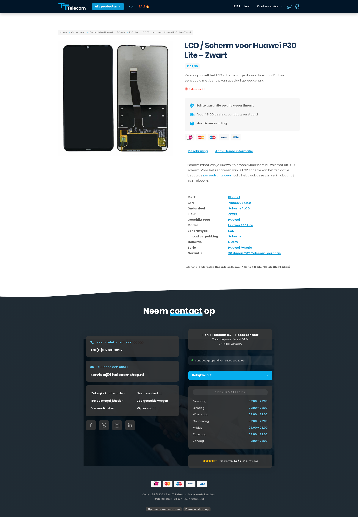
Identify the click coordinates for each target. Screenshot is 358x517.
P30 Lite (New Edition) (276, 267)
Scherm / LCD (239, 208)
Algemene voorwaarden (163, 509)
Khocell (234, 197)
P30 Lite (133, 32)
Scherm (234, 236)
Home (63, 32)
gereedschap (252, 80)
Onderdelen (78, 32)
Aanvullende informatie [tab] (234, 151)
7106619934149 (239, 203)
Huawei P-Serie (240, 247)
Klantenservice (268, 6)
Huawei (234, 219)
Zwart (233, 214)
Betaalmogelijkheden (107, 401)
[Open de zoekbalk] (131, 6)
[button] (230, 375)
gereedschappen (217, 175)
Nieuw (233, 242)
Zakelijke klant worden (108, 393)
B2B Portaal (241, 6)
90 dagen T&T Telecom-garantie (254, 253)
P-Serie (121, 32)
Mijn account (146, 408)
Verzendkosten (102, 408)
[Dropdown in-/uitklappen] (281, 6)
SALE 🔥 (144, 6)
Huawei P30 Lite (240, 225)
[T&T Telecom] (72, 6)
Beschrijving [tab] (198, 151)
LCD (231, 231)
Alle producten (106, 6)
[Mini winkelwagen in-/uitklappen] (289, 6)
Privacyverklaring (197, 509)
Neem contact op (150, 393)
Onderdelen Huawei (101, 32)
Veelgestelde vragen (152, 401)
